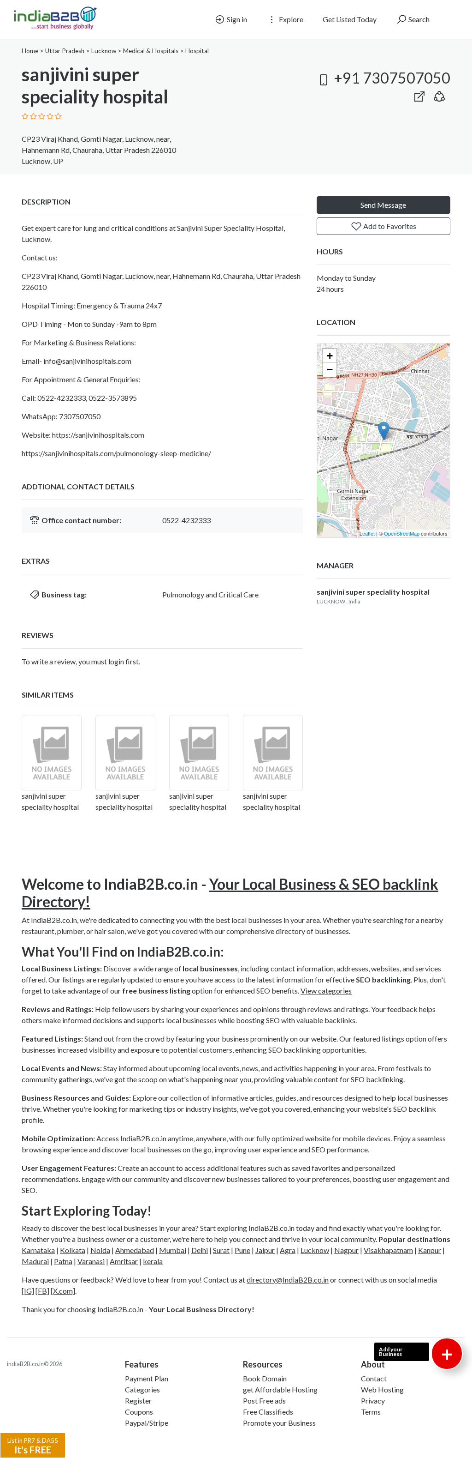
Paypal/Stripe (146, 1422)
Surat (221, 1250)
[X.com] (63, 1290)
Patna (63, 1261)
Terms (371, 1411)
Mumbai (172, 1250)
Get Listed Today (350, 19)
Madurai (35, 1261)
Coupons (139, 1411)
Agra (287, 1250)
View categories (326, 990)
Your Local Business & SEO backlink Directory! (230, 892)
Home (30, 50)
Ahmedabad (134, 1250)
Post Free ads (264, 1400)
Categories (142, 1389)
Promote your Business (279, 1422)
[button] (439, 94)
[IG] (28, 1290)
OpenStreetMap (401, 533)
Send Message (383, 204)
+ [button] (330, 355)
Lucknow (103, 50)
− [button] (330, 369)
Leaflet (367, 533)
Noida (100, 1250)
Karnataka (38, 1250)
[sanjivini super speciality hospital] (51, 753)
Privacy (373, 1400)
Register (138, 1400)
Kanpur (429, 1250)
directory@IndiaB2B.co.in (288, 1279)
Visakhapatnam (388, 1250)
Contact (374, 1378)
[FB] (42, 1290)
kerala (153, 1261)
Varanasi (91, 1261)
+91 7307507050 (390, 78)
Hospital (197, 50)
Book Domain (265, 1378)
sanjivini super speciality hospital (373, 591)
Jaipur (265, 1250)
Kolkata (72, 1250)
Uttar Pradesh (64, 50)
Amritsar (124, 1261)
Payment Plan (146, 1378)
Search (418, 19)
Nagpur (346, 1250)
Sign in (236, 19)
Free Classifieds (268, 1411)
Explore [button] (290, 19)
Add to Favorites (389, 226)
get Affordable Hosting (280, 1389)
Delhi (199, 1250)
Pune (242, 1250)
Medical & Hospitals (150, 50)
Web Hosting (382, 1389)
